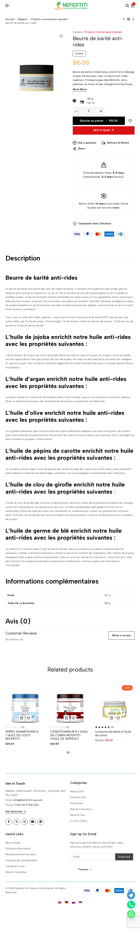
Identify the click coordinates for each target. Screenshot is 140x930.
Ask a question (87, 142)
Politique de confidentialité (21, 860)
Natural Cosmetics (81, 809)
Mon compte (12, 842)
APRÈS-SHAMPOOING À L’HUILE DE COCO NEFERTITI (21, 735)
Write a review (121, 635)
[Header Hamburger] (7, 6)
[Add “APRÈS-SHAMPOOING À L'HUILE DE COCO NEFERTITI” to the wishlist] (29, 718)
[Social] (8, 822)
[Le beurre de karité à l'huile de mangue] (133, 19)
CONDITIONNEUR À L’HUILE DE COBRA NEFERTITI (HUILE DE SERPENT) (69, 735)
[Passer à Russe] (73, 902)
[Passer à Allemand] (66, 902)
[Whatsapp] (131, 914)
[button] (22, 718)
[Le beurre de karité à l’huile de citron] (115, 703)
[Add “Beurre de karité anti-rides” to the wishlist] (130, 121)
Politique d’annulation (18, 848)
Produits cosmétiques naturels (49, 19)
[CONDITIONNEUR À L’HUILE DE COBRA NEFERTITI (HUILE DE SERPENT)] (70, 703)
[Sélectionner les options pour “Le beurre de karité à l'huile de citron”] (111, 718)
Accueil (9, 19)
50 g (90, 98)
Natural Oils (76, 791)
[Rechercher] (127, 5)
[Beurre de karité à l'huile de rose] (123, 19)
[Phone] (131, 905)
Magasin (23, 19)
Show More (80, 89)
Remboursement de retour (21, 854)
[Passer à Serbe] (80, 902)
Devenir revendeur (16, 872)
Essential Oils (78, 797)
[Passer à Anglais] (59, 902)
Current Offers (78, 821)
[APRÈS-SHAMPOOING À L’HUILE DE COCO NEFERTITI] (25, 703)
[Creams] (128, 19)
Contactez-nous (15, 866)
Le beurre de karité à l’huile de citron (113, 733)
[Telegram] (131, 895)
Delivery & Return (118, 142)
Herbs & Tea (77, 815)
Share (81, 148)
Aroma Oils (76, 803)
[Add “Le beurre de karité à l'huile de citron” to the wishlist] (118, 718)
